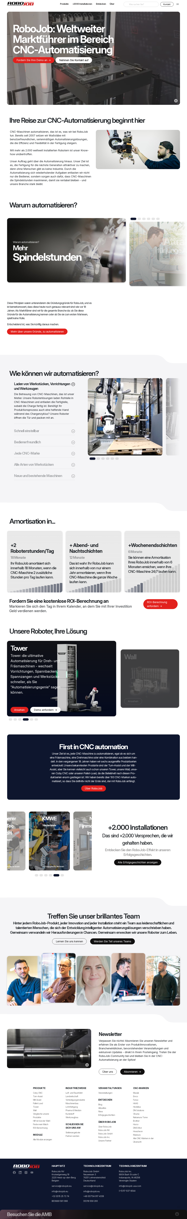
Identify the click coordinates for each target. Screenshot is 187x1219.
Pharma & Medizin (73, 1110)
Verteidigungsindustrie (75, 1100)
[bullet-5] (117, 458)
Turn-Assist (38, 1096)
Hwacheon (138, 1131)
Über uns (107, 1071)
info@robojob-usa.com (130, 1186)
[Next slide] (158, 256)
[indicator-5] (158, 219)
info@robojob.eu (60, 1191)
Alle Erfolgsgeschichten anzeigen (138, 862)
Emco (135, 1096)
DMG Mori (137, 1128)
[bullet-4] (112, 458)
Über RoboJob (93, 788)
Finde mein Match (40, 1124)
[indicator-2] (144, 219)
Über (112, 4)
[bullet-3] (107, 458)
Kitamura (136, 1135)
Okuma (136, 1114)
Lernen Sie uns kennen (69, 941)
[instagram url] (26, 1172)
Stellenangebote (73, 1132)
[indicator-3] (148, 219)
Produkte (64, 4)
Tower (36, 1107)
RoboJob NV (104, 1130)
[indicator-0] (133, 219)
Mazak (136, 1093)
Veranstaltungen (105, 1093)
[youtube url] (31, 1172)
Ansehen (19, 710)
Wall (35, 1110)
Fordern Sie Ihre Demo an (32, 60)
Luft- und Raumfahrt (74, 1093)
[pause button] (176, 100)
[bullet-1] (98, 458)
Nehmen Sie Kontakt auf (73, 60)
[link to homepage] (21, 3)
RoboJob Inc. (104, 1137)
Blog (100, 1104)
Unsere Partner (104, 1140)
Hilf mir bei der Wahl (41, 1121)
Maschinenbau (72, 1103)
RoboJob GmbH (105, 1133)
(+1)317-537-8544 (127, 1191)
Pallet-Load (38, 1103)
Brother (136, 1121)
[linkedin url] (20, 1172)
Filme (100, 1111)
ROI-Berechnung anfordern (157, 604)
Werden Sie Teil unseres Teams (112, 941)
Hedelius (137, 1107)
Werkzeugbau (72, 1117)
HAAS (135, 1103)
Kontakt (166, 4)
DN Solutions (138, 1110)
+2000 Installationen (82, 4)
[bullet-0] (92, 458)
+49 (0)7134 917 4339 (93, 1196)
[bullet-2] (103, 458)
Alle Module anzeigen (42, 1139)
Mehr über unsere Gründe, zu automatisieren (37, 331)
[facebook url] (14, 1172)
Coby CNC (37, 1093)
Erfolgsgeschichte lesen (54, 866)
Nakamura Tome (140, 1117)
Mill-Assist (37, 1100)
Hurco (135, 1124)
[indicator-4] (153, 219)
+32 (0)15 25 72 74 (60, 1196)
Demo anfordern (158, 701)
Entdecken (101, 4)
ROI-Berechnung (40, 1128)
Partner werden (72, 1136)
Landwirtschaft (72, 1096)
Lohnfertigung (72, 1107)
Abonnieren (131, 1071)
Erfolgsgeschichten (106, 1115)
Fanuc (135, 1100)
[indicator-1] (139, 219)
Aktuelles (102, 1108)
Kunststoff (70, 1114)
